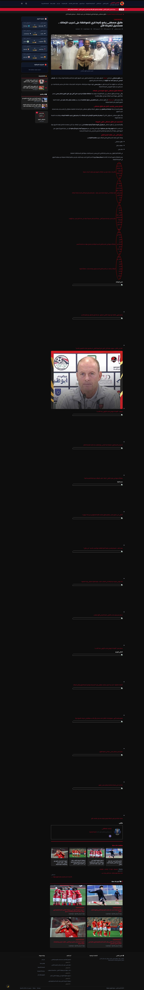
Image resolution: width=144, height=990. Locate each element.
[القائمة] (22, 3)
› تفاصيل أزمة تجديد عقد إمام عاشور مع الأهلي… (61, 959)
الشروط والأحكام (41, 975)
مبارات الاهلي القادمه (73, 3)
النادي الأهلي (105, 3)
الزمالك (105, 78)
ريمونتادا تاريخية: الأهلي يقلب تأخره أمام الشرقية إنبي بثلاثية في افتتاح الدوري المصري (104, 943)
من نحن (58, 3)
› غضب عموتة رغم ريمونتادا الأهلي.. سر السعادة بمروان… (59, 970)
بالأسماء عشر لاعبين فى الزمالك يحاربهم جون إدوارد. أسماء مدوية (99, 172)
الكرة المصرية (92, 832)
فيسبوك (116, 869)
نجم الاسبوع (82, 3)
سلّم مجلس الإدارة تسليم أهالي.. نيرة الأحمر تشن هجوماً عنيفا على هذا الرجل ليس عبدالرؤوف (92, 218)
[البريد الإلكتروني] (110, 836)
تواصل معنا (52, 3)
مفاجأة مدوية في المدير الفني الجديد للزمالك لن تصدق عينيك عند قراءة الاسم (96, 244)
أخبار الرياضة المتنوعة (90, 3)
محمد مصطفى (107, 828)
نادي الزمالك (111, 100)
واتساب (106, 869)
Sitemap (38, 988)
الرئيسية (120, 14)
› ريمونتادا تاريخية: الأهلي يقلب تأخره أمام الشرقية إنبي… (59, 981)
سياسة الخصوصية (41, 971)
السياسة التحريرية (45, 3)
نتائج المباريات (64, 3)
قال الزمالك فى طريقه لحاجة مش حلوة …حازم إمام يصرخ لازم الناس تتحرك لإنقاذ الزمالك (94, 193)
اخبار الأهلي (98, 3)
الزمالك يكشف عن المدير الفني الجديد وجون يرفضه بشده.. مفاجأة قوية (98, 268)
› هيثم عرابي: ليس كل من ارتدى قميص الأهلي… (61, 965)
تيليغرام (101, 869)
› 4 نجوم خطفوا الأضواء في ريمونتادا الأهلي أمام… (60, 976)
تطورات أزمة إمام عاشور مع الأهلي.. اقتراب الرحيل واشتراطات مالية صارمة (68, 943)
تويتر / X (111, 869)
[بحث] (26, 3)
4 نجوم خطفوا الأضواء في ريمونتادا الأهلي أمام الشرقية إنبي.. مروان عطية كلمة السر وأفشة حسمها (68, 911)
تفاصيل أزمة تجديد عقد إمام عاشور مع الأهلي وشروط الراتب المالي (106, 911)
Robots (34, 988)
